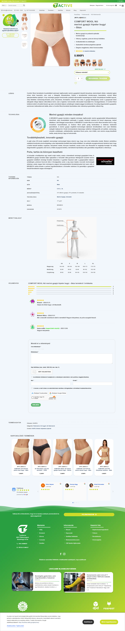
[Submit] (24, 5)
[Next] (67, 40)
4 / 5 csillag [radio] (39, 349)
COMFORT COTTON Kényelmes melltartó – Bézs (104, 469)
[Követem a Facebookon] (118, 1)
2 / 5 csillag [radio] (33, 349)
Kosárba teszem (98, 78)
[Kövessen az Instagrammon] (119, 1)
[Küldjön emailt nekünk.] (121, 1)
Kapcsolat (83, 10)
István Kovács (50, 484)
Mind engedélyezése (109, 622)
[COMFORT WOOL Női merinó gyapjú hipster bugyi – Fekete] (82, 63)
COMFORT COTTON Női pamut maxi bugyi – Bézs (21, 469)
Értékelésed (35, 352)
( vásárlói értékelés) (89, 51)
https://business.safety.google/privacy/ (29, 622)
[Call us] (122, 1)
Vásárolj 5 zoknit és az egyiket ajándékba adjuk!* (10, 30)
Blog (75, 10)
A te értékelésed (36, 347)
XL (62, 189)
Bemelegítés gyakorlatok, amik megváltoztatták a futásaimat (45, 577)
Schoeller (69, 197)
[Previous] (33, 40)
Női (58, 180)
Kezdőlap (42, 10)
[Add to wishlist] (76, 83)
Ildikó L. (72, 484)
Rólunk (68, 10)
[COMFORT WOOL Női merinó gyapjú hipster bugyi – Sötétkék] (94, 63)
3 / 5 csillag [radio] (36, 349)
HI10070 (34, 428)
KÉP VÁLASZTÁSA (44, 372)
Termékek (50, 10)
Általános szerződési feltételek (49, 560)
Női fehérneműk (96, 15)
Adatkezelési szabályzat (67, 560)
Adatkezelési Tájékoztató (15, 626)
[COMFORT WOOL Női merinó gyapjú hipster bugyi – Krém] (88, 63)
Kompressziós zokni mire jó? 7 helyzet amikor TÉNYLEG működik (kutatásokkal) (98, 577)
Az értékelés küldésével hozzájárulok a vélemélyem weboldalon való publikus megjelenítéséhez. (61, 377)
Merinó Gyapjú (61, 197)
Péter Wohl (97, 484)
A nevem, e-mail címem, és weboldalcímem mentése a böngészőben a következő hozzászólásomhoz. (62, 388)
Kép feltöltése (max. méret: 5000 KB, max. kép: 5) (45, 367)
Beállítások (88, 622)
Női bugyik (43, 426)
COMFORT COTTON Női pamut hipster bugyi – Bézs (83, 469)
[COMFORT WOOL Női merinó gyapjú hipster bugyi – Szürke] (100, 63)
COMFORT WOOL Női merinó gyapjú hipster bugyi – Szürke (62, 469)
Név (32, 380)
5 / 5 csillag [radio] (42, 349)
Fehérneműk (85, 15)
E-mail (75, 380)
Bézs (58, 184)
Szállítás (60, 10)
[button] (121, 5)
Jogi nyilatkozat (81, 560)
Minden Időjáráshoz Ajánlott (43, 428)
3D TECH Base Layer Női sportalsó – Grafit (42, 469)
